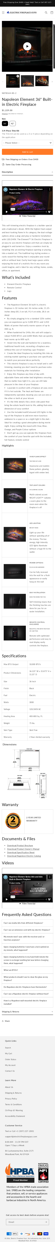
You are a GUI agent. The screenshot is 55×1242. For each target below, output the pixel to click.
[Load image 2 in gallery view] (42, 81)
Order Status (10, 1059)
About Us (9, 1087)
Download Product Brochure (20, 845)
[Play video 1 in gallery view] (13, 81)
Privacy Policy (11, 1099)
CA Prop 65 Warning (14, 1110)
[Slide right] (52, 81)
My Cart (8, 1053)
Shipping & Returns (13, 1093)
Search (8, 1048)
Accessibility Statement (15, 1116)
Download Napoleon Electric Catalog (24, 856)
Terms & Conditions (13, 1104)
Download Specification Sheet (21, 852)
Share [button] (7, 1021)
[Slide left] (3, 81)
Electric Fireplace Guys (19, 1238)
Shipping (5, 113)
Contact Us (10, 1071)
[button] (3, 12)
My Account (10, 1065)
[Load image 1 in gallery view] (27, 81)
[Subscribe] (46, 1222)
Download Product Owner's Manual (23, 849)
